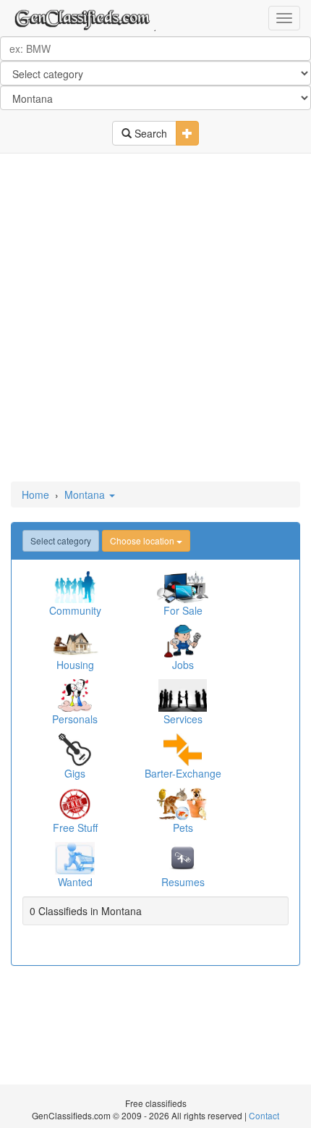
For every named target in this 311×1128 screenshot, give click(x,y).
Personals (75, 719)
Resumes (183, 882)
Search (149, 133)
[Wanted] (74, 858)
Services (183, 719)
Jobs (183, 664)
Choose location (143, 540)
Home (35, 494)
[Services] (182, 695)
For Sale (183, 610)
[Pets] (182, 804)
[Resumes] (182, 858)
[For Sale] (182, 587)
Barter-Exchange (183, 773)
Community (75, 610)
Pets (183, 827)
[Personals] (74, 695)
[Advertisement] (155, 318)
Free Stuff (75, 827)
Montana (86, 494)
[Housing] (74, 641)
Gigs (74, 773)
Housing (75, 664)
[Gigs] (74, 749)
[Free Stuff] (74, 804)
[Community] (74, 587)
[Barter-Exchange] (182, 749)
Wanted (75, 882)
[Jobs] (182, 641)
